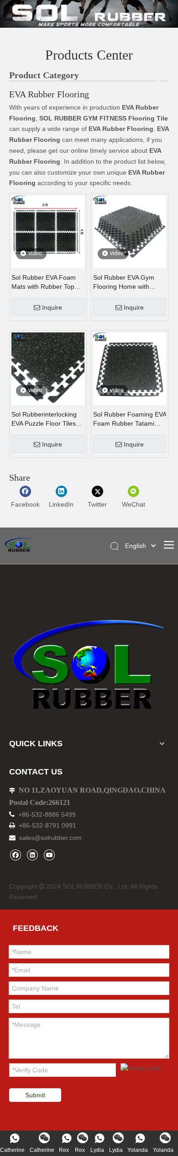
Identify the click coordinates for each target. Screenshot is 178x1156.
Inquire (52, 307)
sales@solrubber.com (50, 837)
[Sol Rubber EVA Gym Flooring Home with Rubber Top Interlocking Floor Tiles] (129, 231)
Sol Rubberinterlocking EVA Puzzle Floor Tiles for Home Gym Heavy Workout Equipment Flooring (44, 419)
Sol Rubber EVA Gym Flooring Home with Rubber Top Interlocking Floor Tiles (127, 282)
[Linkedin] (32, 854)
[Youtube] (49, 854)
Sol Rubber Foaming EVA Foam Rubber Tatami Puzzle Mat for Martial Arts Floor (129, 419)
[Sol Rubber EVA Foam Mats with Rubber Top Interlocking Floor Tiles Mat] (47, 231)
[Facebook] (15, 854)
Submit (35, 1095)
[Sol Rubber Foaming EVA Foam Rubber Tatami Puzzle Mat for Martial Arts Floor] (129, 368)
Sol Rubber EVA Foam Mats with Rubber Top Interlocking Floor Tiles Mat (44, 282)
